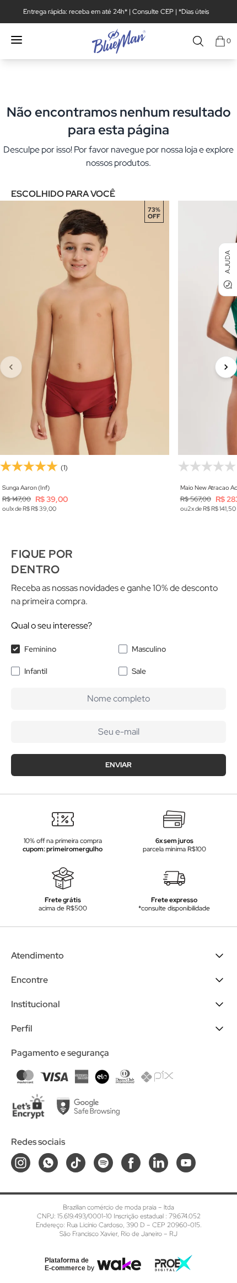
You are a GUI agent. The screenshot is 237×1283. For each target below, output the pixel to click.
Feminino (40, 649)
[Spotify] (103, 1162)
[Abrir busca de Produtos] (198, 41)
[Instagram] (20, 1162)
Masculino (149, 649)
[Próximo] (226, 367)
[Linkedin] (158, 1162)
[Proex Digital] (173, 1263)
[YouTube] (186, 1162)
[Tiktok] (75, 1162)
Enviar (118, 764)
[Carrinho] (220, 41)
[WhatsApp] (48, 1162)
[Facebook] (131, 1162)
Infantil (35, 671)
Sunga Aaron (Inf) (26, 487)
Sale (139, 671)
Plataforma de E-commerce (67, 1264)
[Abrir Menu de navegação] (16, 40)
